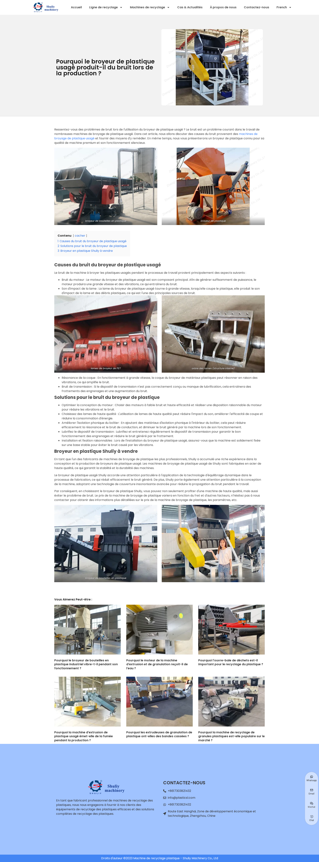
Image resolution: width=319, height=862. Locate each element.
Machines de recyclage (147, 7)
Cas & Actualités (190, 7)
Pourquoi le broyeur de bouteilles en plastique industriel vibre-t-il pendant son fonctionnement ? (86, 664)
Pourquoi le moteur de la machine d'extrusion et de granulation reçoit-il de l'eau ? (157, 664)
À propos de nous (223, 7)
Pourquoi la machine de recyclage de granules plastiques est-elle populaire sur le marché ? (231, 736)
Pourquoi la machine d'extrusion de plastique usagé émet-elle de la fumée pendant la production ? (83, 736)
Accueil (76, 7)
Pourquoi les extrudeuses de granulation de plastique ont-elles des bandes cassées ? (159, 734)
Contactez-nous (256, 7)
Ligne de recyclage (103, 7)
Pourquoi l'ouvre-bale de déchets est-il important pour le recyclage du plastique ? (230, 662)
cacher (80, 235)
